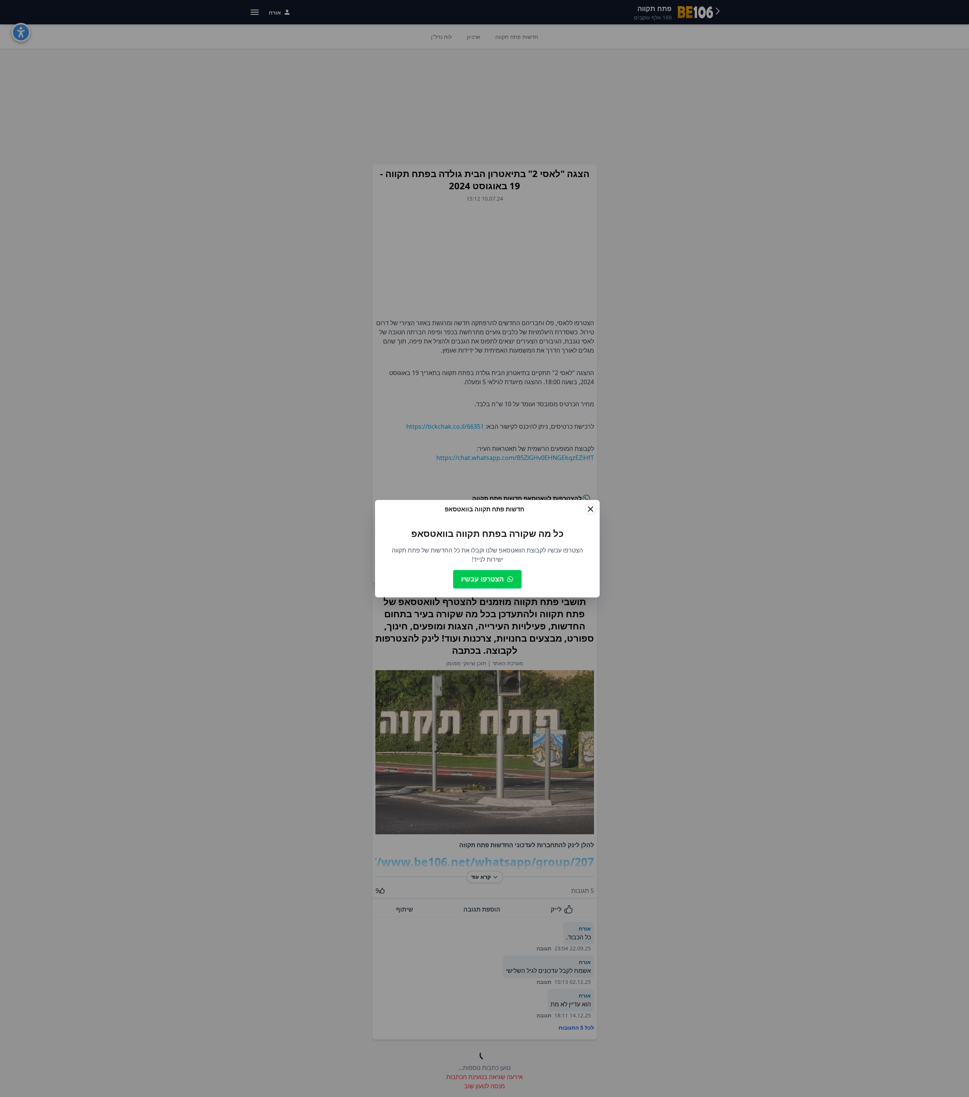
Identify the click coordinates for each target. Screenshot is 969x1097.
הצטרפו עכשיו (482, 578)
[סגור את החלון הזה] (590, 509)
